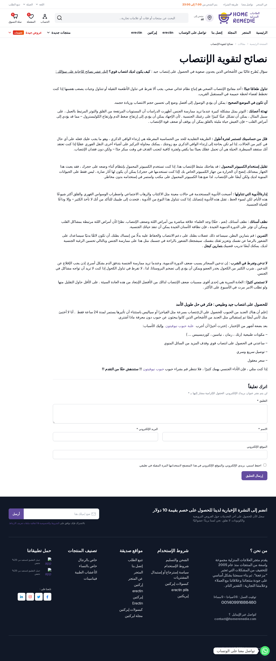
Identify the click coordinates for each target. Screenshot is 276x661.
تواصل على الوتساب (192, 32)
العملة (29, 4)
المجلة (232, 32)
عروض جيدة (28, 32)
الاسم (262, 429)
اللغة (41, 4)
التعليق (262, 400)
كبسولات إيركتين (177, 584)
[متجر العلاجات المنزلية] (243, 18)
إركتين (138, 585)
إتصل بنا (217, 32)
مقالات (241, 44)
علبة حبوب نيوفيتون (179, 326)
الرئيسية (261, 32)
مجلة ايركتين (134, 616)
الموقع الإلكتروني (257, 446)
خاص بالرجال (87, 560)
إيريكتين (183, 596)
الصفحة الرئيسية (258, 44)
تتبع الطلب (14, 4)
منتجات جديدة (61, 32)
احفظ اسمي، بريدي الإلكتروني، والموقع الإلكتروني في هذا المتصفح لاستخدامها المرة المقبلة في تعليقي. (200, 465)
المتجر (246, 32)
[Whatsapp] (265, 651)
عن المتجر (261, 4)
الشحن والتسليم (177, 560)
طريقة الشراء (230, 4)
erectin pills (180, 590)
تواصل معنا (247, 4)
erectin (167, 32)
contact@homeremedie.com (235, 619)
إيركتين (152, 32)
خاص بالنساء (88, 566)
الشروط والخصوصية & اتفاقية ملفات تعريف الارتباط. (34, 523)
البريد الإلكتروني (147, 429)
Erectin (137, 603)
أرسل (16, 514)
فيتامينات (90, 578)
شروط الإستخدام (176, 566)
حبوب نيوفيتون (153, 369)
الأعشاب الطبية (86, 572)
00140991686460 (238, 602)
